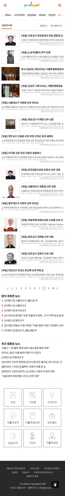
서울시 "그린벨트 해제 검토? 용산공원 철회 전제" (25, 348)
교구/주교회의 (19, 15)
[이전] (8, 288)
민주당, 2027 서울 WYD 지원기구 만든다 (21, 352)
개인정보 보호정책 (51, 468)
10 (53, 288)
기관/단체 (51, 15)
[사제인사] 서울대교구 (14, 305)
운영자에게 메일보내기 (43, 472)
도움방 (15, 472)
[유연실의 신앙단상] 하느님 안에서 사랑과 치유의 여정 (28, 371)
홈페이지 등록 (32, 476)
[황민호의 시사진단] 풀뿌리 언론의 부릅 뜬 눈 (24, 367)
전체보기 (25, 472)
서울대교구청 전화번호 (15, 468)
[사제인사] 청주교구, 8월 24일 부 (19, 330)
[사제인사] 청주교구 (13, 320)
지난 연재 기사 (56, 26)
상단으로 (55, 484)
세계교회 (42, 15)
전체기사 (43, 26)
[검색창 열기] (59, 5)
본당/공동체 (31, 15)
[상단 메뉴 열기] (5, 5)
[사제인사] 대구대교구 (14, 310)
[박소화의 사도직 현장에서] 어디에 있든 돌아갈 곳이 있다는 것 (32, 362)
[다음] (57, 288)
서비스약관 (34, 468)
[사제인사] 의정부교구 (12, 357)
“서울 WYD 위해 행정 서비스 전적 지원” (20, 376)
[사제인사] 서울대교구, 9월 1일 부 (19, 300)
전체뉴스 (8, 15)
